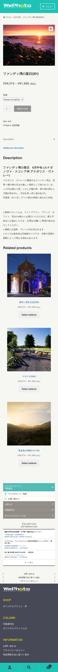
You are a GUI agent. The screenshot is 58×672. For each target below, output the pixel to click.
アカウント (9, 667)
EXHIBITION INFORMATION (29, 524)
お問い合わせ (9, 645)
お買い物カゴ (13, 498)
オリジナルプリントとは (15, 515)
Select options (29, 314)
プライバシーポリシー (14, 650)
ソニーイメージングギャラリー (14, 555)
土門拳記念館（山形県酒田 (13, 534)
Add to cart (22, 108)
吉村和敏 (17, 17)
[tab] (29, 139)
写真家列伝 (8, 623)
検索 (29, 667)
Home (8, 17)
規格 (5, 94)
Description (8, 139)
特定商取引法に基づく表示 (16, 654)
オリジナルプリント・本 (15, 606)
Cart (45, 665)
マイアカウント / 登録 (17, 493)
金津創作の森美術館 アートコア (15, 546)
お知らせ (8, 504)
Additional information (13, 147)
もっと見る (29, 562)
